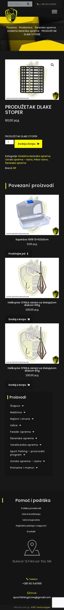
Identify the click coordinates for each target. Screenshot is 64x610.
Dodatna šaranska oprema (23, 31)
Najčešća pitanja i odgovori (31, 525)
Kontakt (31, 531)
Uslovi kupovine (31, 520)
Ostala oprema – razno (25, 461)
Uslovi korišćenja (31, 514)
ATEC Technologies (40, 607)
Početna (12, 27)
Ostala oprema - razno (19, 159)
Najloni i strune (20, 419)
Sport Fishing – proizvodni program (27, 453)
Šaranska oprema (45, 27)
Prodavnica (25, 27)
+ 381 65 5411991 (47, 4)
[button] (52, 65)
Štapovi (15, 406)
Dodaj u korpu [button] (17, 319)
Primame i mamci (22, 467)
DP (14, 168)
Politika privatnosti (31, 508)
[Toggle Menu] (54, 11)
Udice (14, 425)
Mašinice (16, 412)
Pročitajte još (17, 253)
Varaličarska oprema (24, 445)
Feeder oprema (20, 432)
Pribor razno (41, 159)
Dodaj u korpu (26, 144)
